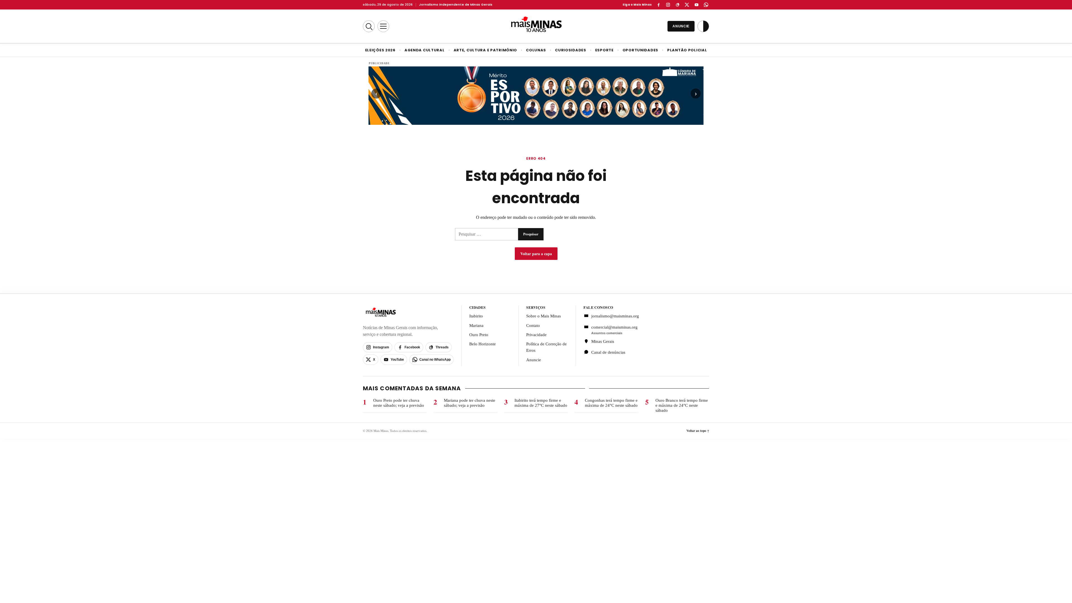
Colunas (536, 50)
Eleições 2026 (380, 50)
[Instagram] (668, 5)
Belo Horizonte (482, 344)
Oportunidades (640, 50)
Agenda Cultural (425, 50)
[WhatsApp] (706, 5)
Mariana (476, 325)
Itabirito (476, 316)
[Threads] (677, 5)
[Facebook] (658, 5)
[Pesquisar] (369, 26)
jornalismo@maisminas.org (612, 316)
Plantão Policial (687, 50)
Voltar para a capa (536, 254)
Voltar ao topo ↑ (697, 431)
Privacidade (536, 334)
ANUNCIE (681, 26)
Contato (533, 325)
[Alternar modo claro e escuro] (703, 26)
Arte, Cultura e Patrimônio (485, 50)
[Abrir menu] (383, 26)
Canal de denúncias (608, 352)
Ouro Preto (478, 334)
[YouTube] (696, 5)
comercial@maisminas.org (614, 327)
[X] (687, 5)
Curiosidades (570, 50)
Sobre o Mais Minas (543, 316)
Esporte (604, 50)
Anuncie (533, 360)
